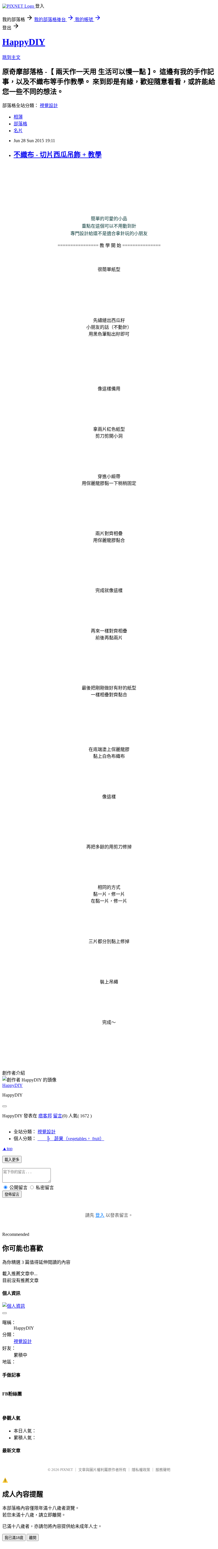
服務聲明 (163, 1470)
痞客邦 (45, 1115)
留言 (57, 1115)
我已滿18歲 (14, 1538)
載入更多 (12, 1160)
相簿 (18, 117)
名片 (18, 130)
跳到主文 (11, 57)
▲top (7, 1148)
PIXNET (66, 1470)
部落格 (20, 123)
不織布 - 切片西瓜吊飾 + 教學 (58, 154)
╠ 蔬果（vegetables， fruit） (70, 1138)
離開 (32, 1538)
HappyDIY (23, 42)
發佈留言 (12, 1194)
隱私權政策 (141, 1470)
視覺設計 (49, 105)
